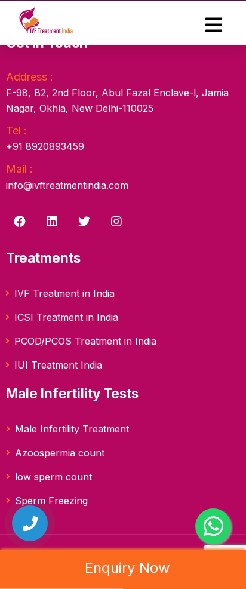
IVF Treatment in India (64, 293)
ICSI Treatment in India (66, 317)
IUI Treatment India (58, 365)
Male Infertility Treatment (72, 429)
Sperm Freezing (51, 501)
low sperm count (53, 477)
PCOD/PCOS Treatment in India (85, 341)
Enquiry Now (125, 567)
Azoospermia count (59, 453)
